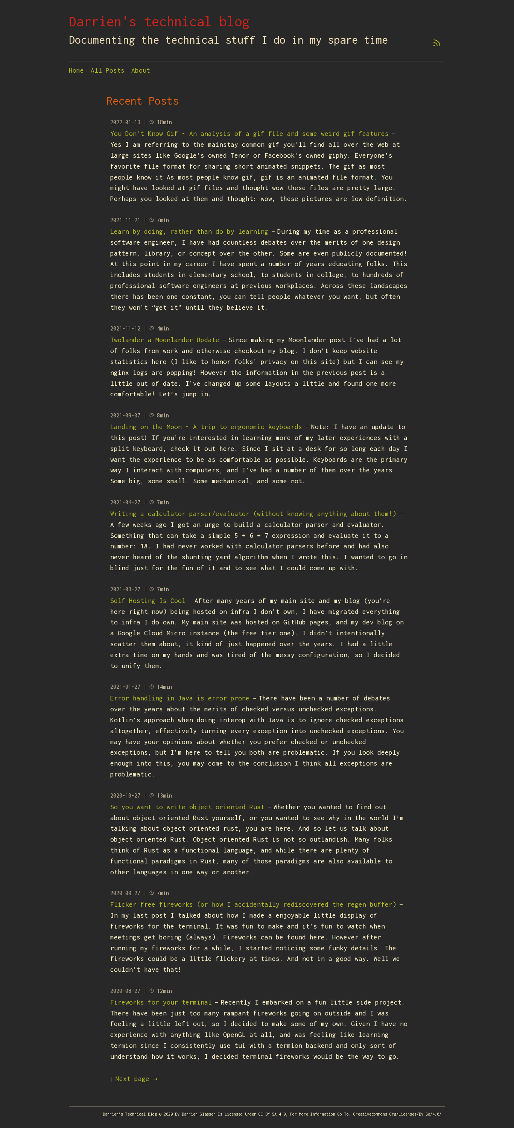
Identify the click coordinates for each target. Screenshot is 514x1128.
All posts (108, 70)
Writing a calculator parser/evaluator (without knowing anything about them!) (253, 514)
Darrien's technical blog (159, 21)
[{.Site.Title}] (436, 45)
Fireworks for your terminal (161, 1002)
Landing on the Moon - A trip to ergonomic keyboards (206, 427)
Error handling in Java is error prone (179, 698)
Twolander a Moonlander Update (164, 340)
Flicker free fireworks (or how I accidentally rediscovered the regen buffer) (253, 904)
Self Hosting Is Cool (148, 600)
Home (76, 70)
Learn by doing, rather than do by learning (189, 231)
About (140, 70)
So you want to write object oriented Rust (187, 807)
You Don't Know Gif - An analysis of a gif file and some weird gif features (249, 133)
